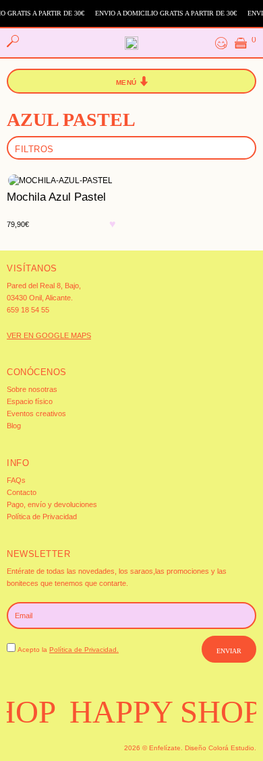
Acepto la (68, 649)
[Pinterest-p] (50, 746)
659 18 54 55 (28, 310)
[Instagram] (11, 746)
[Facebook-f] (31, 746)
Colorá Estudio (231, 748)
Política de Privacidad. (84, 649)
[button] (132, 81)
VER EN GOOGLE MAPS (49, 335)
